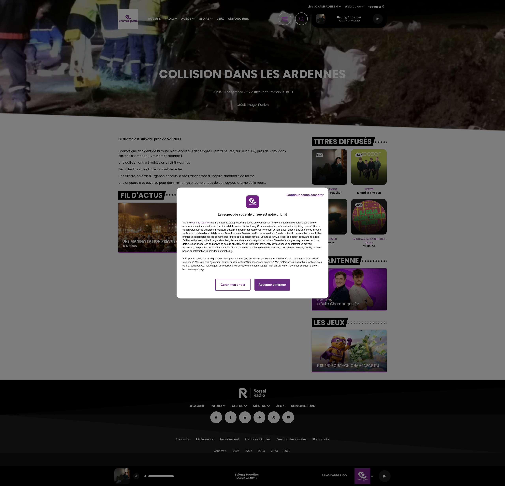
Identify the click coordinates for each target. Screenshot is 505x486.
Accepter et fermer (272, 284)
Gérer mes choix (233, 284)
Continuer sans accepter (305, 194)
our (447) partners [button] (201, 222)
